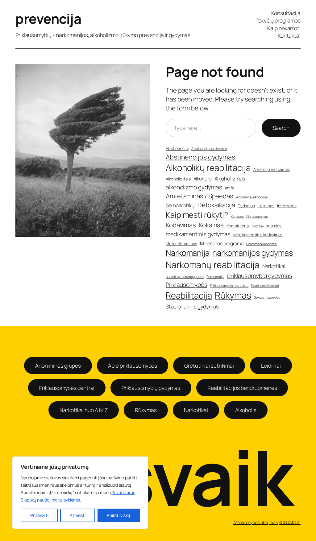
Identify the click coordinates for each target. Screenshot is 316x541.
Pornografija (215, 277)
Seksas (259, 297)
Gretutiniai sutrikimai (209, 365)
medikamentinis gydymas (198, 234)
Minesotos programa (221, 243)
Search (281, 127)
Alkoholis (202, 179)
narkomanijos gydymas (252, 252)
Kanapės (237, 216)
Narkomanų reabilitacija (213, 264)
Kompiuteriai (238, 226)
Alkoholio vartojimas (271, 169)
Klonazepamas (257, 216)
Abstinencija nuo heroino (209, 149)
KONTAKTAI (290, 522)
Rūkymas (233, 295)
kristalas (273, 226)
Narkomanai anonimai (261, 244)
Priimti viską (118, 515)
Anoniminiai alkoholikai (252, 197)
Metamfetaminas (181, 243)
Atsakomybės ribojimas (255, 522)
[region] (80, 492)
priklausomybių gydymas (259, 275)
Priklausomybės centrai (67, 387)
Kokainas (211, 225)
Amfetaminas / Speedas (199, 196)
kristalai (258, 226)
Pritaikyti (39, 515)
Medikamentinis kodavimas (258, 234)
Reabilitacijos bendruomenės (242, 387)
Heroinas (266, 206)
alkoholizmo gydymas (194, 187)
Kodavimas (181, 225)
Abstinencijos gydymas (200, 156)
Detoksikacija (216, 204)
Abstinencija (177, 148)
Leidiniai (271, 365)
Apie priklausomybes (132, 365)
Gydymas (246, 206)
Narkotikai (273, 266)
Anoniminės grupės (58, 365)
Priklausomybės (186, 284)
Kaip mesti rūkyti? (197, 214)
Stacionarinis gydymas (192, 306)
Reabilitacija (189, 295)
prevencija (48, 18)
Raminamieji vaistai (265, 285)
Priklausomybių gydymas (151, 387)
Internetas (287, 206)
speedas (273, 297)
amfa (229, 188)
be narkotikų (180, 205)
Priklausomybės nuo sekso (229, 285)
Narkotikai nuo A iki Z (84, 410)
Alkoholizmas (229, 178)
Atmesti (77, 515)
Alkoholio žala (178, 179)
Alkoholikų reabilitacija (208, 167)
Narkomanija (188, 252)
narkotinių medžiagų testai (185, 277)
